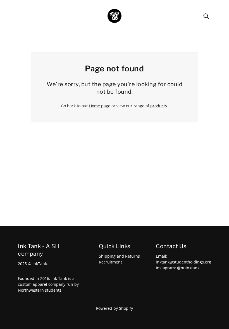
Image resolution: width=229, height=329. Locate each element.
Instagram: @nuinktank (177, 267)
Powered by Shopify (114, 308)
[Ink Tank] (114, 15)
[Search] (206, 15)
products (158, 105)
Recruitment (110, 262)
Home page (99, 105)
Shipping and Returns (119, 256)
